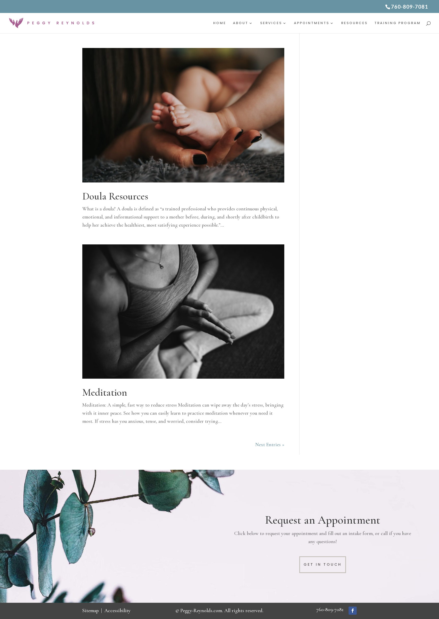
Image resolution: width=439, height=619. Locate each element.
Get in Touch (323, 564)
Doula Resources (115, 196)
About (240, 23)
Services (271, 23)
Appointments (311, 23)
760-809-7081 (329, 610)
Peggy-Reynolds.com (201, 611)
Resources (354, 23)
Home (219, 23)
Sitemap (90, 611)
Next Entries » (269, 445)
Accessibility (117, 611)
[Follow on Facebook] (353, 611)
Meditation (104, 392)
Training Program (397, 23)
